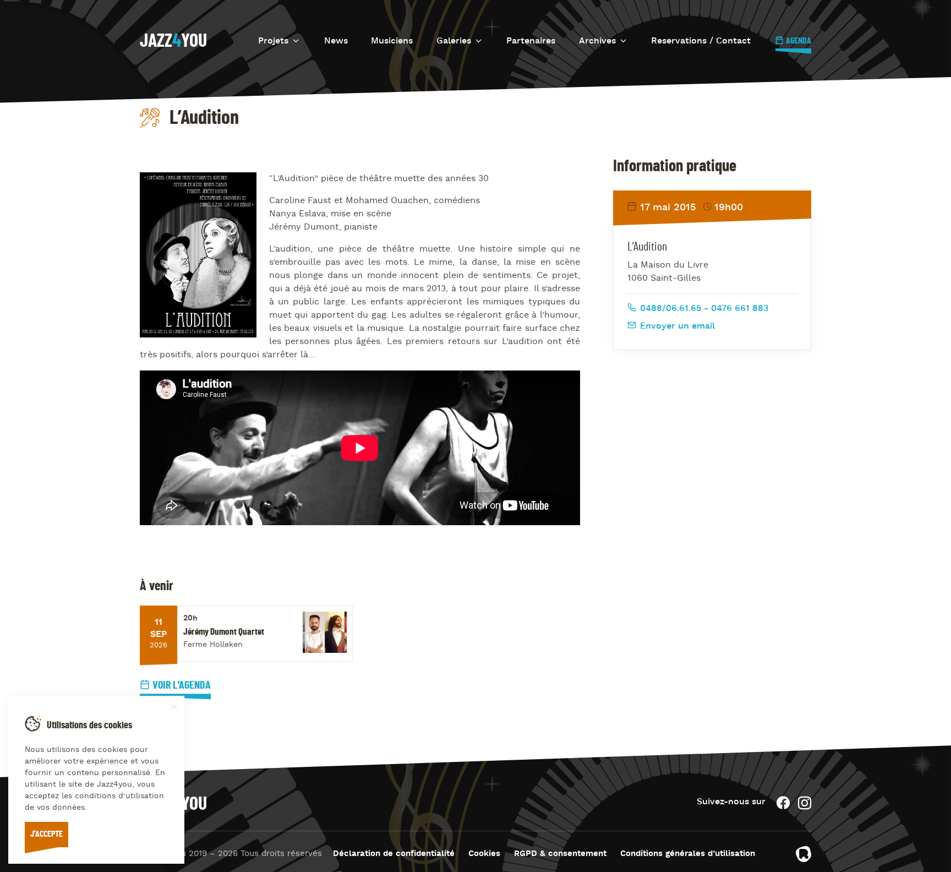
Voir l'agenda (181, 685)
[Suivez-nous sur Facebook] (783, 803)
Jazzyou (173, 41)
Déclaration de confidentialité (394, 854)
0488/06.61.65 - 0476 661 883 (702, 309)
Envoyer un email (676, 326)
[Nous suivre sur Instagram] (804, 803)
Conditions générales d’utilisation (687, 854)
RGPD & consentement (560, 854)
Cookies (484, 854)
